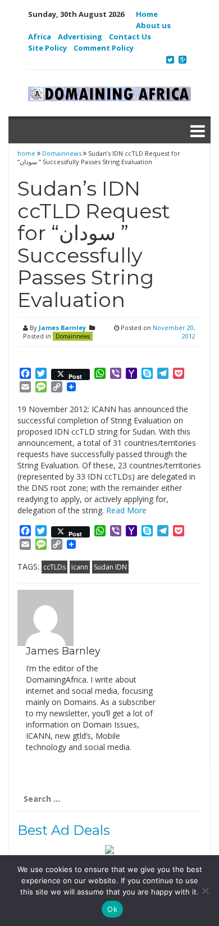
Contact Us (130, 36)
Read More (126, 510)
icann (79, 567)
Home (147, 14)
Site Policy (47, 48)
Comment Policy (104, 48)
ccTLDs (54, 567)
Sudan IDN (110, 567)
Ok (112, 909)
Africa (39, 36)
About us (153, 25)
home (27, 153)
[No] (205, 890)
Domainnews (61, 153)
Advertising (80, 36)
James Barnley (62, 327)
